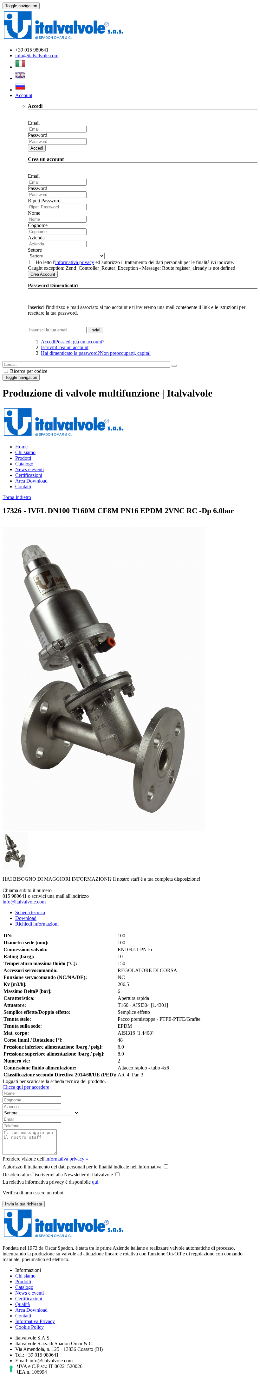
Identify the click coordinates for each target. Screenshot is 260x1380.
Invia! (95, 330)
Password (37, 135)
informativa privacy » (66, 1158)
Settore (35, 250)
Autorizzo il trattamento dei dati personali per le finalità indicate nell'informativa (82, 1166)
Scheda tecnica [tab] (30, 912)
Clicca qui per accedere (26, 1087)
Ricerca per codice (28, 371)
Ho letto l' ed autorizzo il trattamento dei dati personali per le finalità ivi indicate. (135, 262)
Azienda (36, 237)
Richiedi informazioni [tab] (37, 924)
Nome (34, 213)
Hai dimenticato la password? (96, 353)
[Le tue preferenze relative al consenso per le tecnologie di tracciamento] (11, 1369)
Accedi (36, 148)
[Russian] (20, 89)
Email (34, 123)
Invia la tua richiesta (23, 1204)
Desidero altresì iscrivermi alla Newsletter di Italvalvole (58, 1174)
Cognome (38, 225)
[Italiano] (20, 67)
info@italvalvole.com (36, 55)
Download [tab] (25, 918)
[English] (20, 78)
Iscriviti (64, 347)
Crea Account (42, 274)
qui (95, 1182)
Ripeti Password (44, 200)
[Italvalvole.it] (64, 436)
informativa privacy (74, 262)
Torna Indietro (17, 497)
